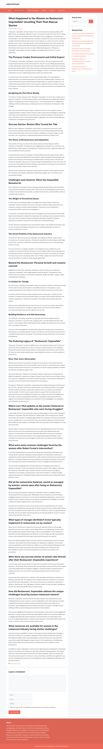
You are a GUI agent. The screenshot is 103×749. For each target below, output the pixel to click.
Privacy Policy (61, 10)
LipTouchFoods (12, 4)
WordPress (65, 746)
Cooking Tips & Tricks (19, 10)
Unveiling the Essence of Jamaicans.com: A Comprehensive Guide (82, 69)
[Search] (91, 21)
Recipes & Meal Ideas (33, 10)
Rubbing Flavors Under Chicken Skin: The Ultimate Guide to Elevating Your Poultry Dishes (82, 43)
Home (9, 10)
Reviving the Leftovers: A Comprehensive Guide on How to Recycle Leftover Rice (81, 61)
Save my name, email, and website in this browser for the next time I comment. (33, 707)
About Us (44, 10)
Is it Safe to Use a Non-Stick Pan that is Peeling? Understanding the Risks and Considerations (83, 36)
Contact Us (52, 10)
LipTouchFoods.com (50, 746)
